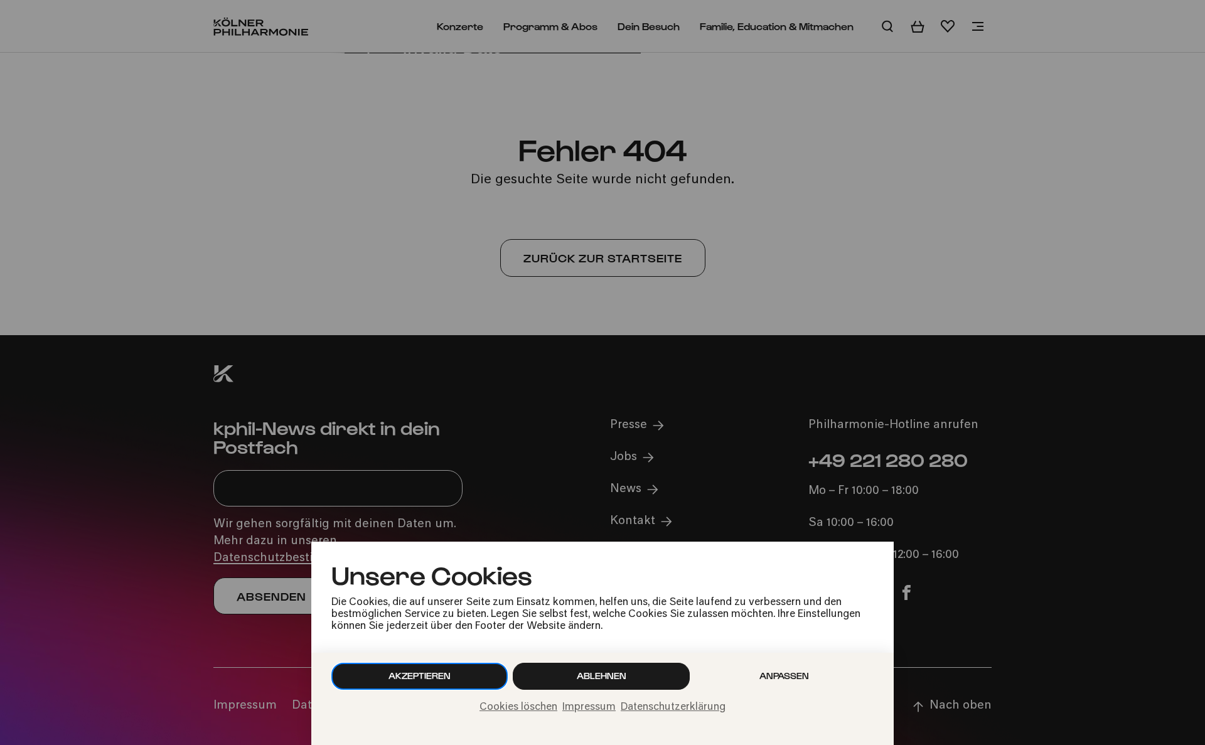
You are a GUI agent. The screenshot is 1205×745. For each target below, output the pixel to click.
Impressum (589, 707)
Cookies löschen (518, 707)
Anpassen (784, 675)
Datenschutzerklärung (673, 707)
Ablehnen (601, 675)
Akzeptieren (419, 675)
